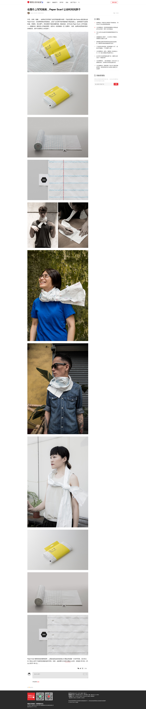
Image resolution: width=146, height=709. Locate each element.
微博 (82, 693)
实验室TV (54, 2)
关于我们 (29, 705)
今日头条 (77, 696)
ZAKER (80, 696)
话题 (48, 2)
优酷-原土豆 (93, 694)
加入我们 (74, 697)
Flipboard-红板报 (86, 696)
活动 (67, 2)
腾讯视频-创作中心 (79, 694)
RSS (73, 696)
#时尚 (117, 13)
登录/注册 (114, 2)
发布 (85, 674)
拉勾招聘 (78, 697)
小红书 (79, 693)
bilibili (97, 694)
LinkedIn (83, 697)
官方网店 (68, 661)
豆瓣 (84, 693)
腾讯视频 (86, 694)
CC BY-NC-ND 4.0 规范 (73, 702)
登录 (38, 681)
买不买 (61, 2)
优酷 (89, 694)
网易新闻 (92, 696)
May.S (32, 13)
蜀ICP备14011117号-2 (32, 706)
